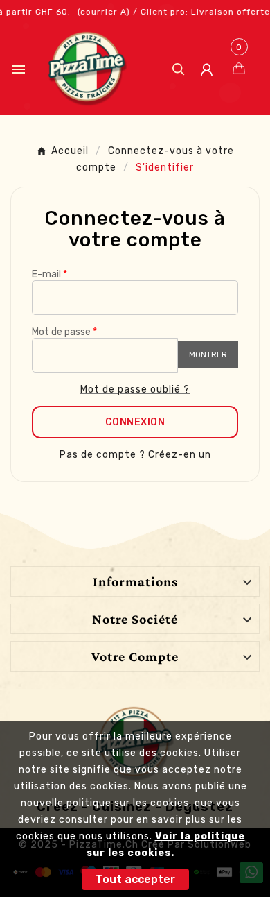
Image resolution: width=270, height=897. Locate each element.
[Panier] (237, 69)
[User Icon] (207, 70)
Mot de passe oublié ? (135, 389)
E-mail (46, 274)
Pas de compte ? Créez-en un (135, 455)
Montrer (208, 354)
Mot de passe (61, 332)
